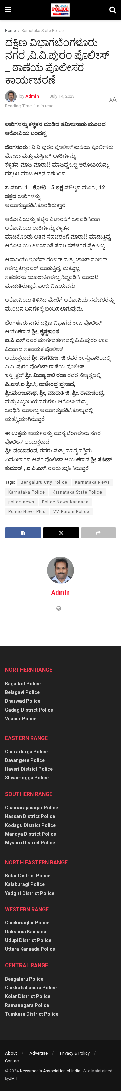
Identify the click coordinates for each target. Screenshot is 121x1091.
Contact (12, 1060)
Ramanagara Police (27, 1005)
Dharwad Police (22, 701)
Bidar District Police (27, 875)
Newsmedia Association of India (50, 1071)
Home (10, 30)
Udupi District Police (28, 940)
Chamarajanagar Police (31, 807)
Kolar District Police (27, 996)
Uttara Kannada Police (30, 949)
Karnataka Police (26, 492)
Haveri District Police (29, 769)
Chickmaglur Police (27, 922)
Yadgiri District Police (29, 893)
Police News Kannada (65, 502)
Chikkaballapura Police (31, 987)
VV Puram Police (71, 511)
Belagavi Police (22, 692)
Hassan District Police (30, 816)
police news (21, 502)
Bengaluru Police (24, 979)
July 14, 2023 (62, 96)
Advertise (38, 1053)
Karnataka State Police (43, 30)
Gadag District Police (29, 710)
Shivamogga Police (27, 777)
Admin (32, 96)
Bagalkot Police (23, 683)
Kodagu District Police (30, 825)
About (11, 1053)
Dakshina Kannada (25, 931)
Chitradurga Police (26, 751)
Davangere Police (25, 760)
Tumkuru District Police (31, 1014)
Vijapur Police (20, 718)
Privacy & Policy (75, 1053)
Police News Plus (27, 511)
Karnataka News (92, 482)
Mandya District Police (30, 834)
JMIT (13, 1078)
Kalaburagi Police (25, 884)
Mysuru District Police (30, 842)
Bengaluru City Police (44, 482)
